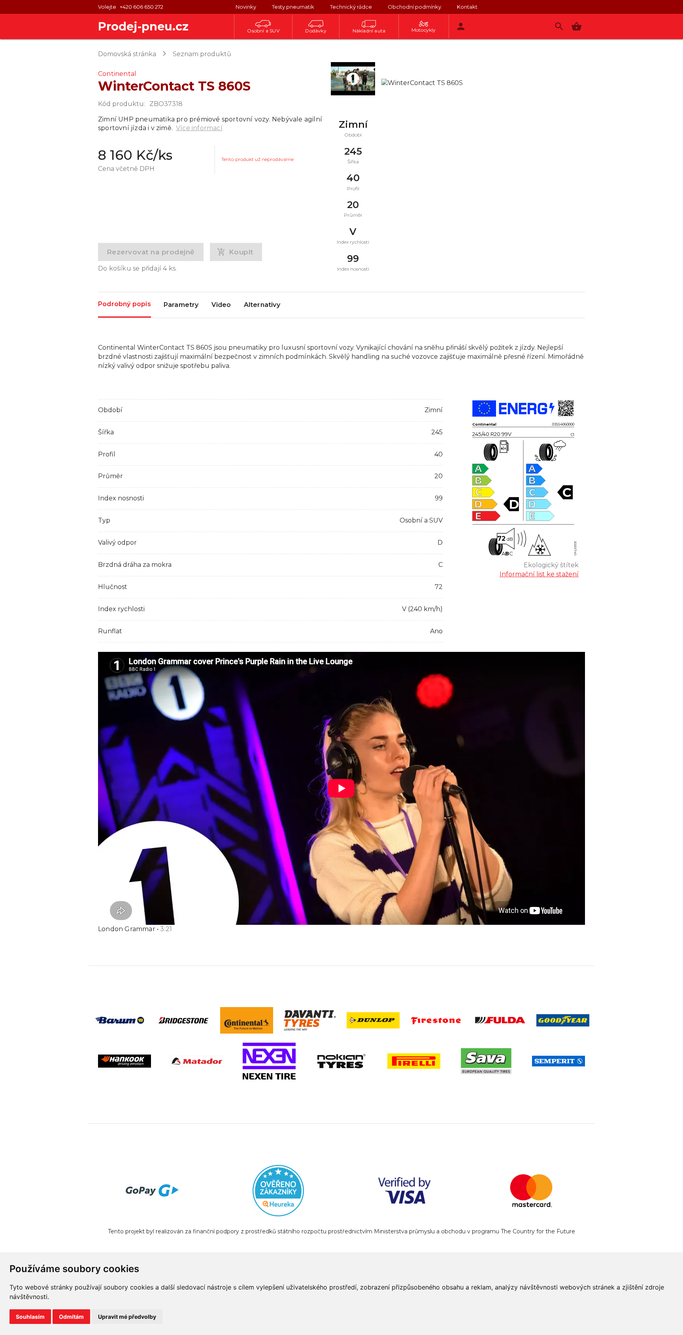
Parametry (181, 305)
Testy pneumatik (293, 7)
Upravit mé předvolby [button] (127, 1316)
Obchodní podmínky (414, 7)
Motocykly (423, 30)
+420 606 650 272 (141, 7)
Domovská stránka (127, 54)
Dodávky (315, 31)
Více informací (199, 128)
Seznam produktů (202, 54)
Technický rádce (351, 7)
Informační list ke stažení (539, 574)
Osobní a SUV (263, 31)
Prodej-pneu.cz (143, 26)
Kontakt (467, 7)
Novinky (246, 7)
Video (221, 305)
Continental (117, 74)
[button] (576, 26)
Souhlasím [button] (30, 1316)
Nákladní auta (369, 31)
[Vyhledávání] (559, 26)
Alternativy (262, 305)
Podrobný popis (124, 304)
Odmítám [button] (71, 1316)
